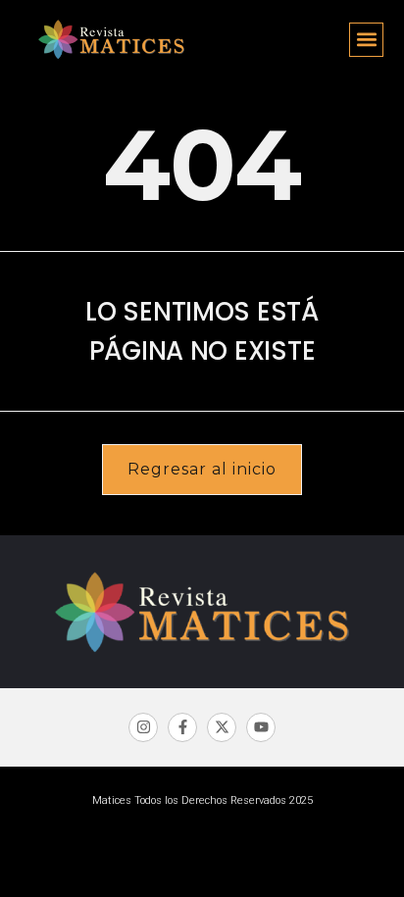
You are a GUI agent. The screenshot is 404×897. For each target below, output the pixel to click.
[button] (366, 40)
